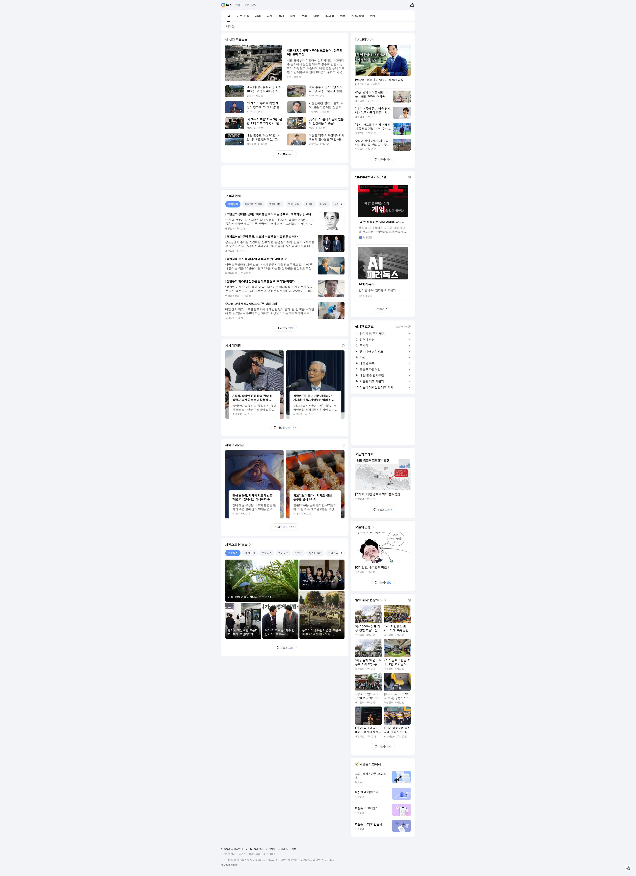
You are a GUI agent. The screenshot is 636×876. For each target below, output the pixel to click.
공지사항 (270, 848)
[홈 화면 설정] (628, 868)
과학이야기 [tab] (275, 204)
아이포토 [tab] (283, 552)
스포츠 (246, 5)
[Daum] (223, 5)
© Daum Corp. (229, 864)
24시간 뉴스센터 (254, 848)
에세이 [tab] (324, 204)
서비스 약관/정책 (287, 848)
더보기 (381, 308)
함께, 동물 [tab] (293, 204)
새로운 (286, 154)
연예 (237, 5)
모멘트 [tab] (298, 552)
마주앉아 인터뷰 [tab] (253, 204)
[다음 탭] (341, 204)
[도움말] (343, 345)
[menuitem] (228, 15)
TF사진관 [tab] (249, 552)
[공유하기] (411, 5)
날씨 (254, 5)
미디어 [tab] (310, 204)
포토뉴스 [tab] (233, 552)
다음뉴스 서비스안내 (232, 848)
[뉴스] (229, 5)
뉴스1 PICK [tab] (315, 552)
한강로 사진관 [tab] (336, 552)
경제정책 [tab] (233, 204)
